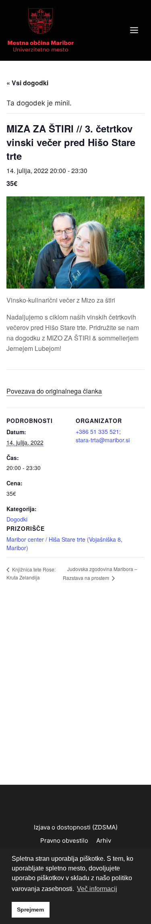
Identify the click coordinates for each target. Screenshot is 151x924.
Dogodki (16, 519)
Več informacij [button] (97, 888)
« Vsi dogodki (27, 82)
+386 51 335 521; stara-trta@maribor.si (103, 435)
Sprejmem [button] (30, 909)
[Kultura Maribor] (40, 30)
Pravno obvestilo (64, 840)
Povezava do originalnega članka (54, 391)
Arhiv (103, 840)
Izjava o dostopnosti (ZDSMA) (76, 827)
